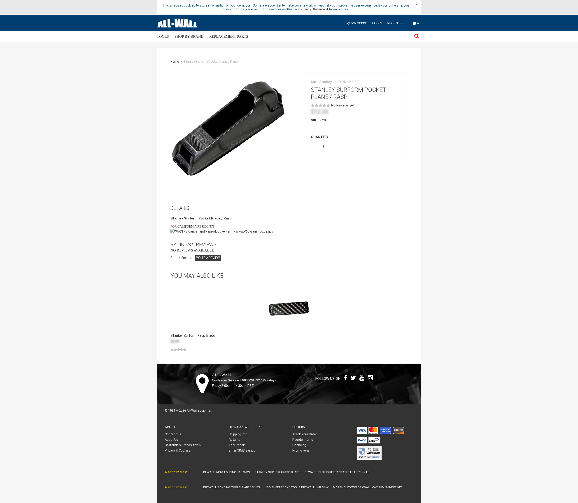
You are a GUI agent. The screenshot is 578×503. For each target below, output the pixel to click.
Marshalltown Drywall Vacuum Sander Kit (367, 487)
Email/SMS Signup (242, 450)
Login (377, 23)
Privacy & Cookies (177, 450)
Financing (299, 445)
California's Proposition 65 (184, 445)
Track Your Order (304, 434)
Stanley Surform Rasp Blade (277, 472)
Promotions (301, 450)
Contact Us (173, 434)
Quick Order (357, 23)
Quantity (320, 137)
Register (395, 23)
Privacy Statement (314, 9)
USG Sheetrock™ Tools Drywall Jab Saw (297, 487)
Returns (234, 439)
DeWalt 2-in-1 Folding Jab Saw (226, 472)
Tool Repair (237, 445)
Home (175, 61)
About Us (171, 439)
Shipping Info (238, 434)
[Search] (416, 36)
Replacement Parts (228, 36)
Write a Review (208, 258)
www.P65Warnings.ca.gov (254, 231)
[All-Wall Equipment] (177, 23)
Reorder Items (302, 439)
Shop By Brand (189, 36)
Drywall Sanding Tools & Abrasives (231, 487)
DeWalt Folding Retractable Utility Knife (337, 472)
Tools (163, 36)
